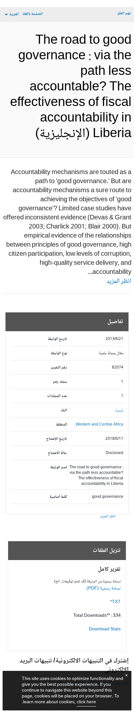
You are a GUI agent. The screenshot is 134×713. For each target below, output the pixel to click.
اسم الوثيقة (58, 467)
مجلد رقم (60, 382)
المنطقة (61, 424)
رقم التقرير (59, 367)
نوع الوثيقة (59, 353)
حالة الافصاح (57, 453)
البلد (64, 410)
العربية (14, 14)
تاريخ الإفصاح (56, 439)
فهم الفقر (124, 13)
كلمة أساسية (58, 497)
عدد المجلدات (57, 396)
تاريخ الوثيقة (57, 339)
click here (86, 702)
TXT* (115, 602)
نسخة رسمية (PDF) (104, 588)
